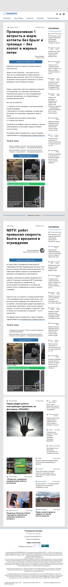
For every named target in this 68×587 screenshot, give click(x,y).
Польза (52, 246)
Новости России (14, 27)
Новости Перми (53, 79)
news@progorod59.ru (37, 556)
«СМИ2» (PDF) (47, 577)
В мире (11, 226)
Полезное (53, 61)
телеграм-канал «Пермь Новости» (32, 135)
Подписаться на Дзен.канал (26, 62)
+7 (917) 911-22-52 (33, 534)
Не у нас (53, 33)
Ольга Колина (39, 56)
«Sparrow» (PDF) (55, 577)
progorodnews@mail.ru (33, 536)
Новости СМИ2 (11, 181)
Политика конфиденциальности (52, 582)
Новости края (53, 48)
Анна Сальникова (33, 250)
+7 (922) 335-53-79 (38, 557)
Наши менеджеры (33, 539)
